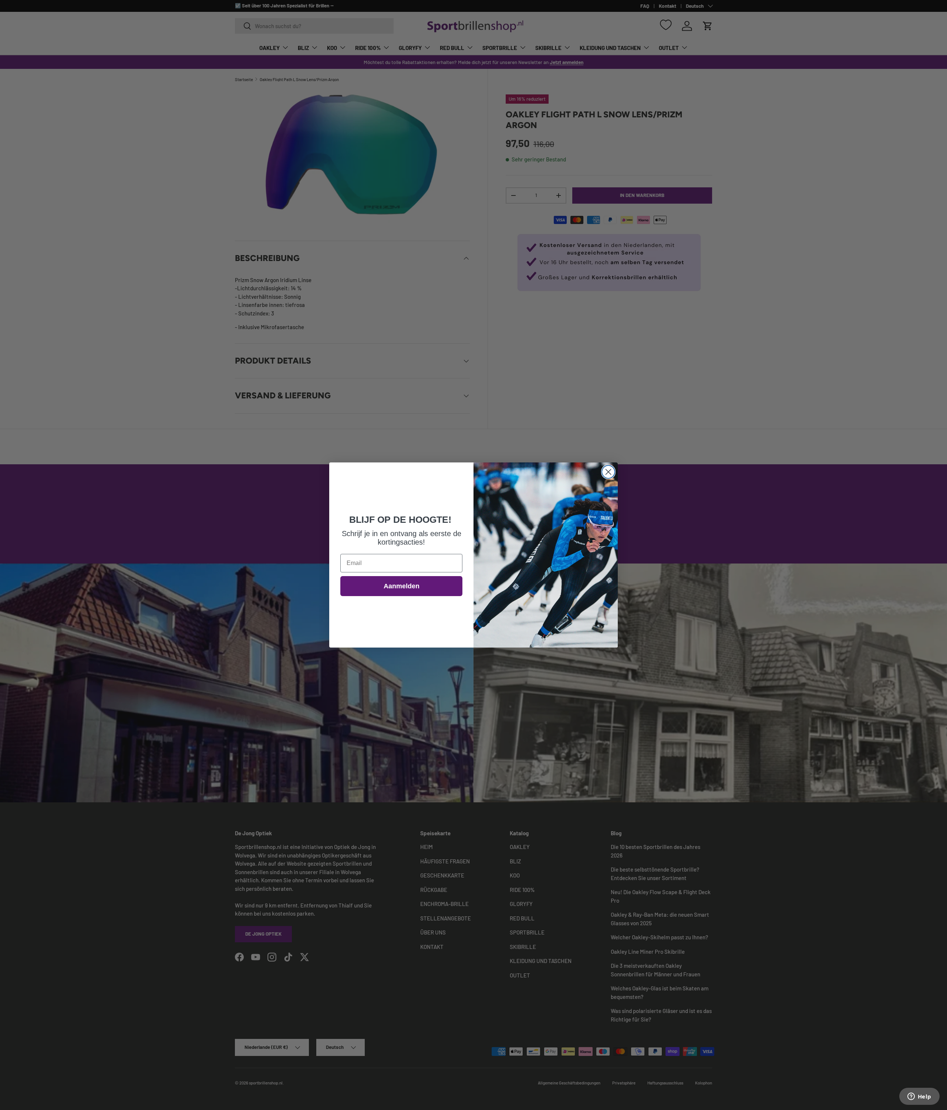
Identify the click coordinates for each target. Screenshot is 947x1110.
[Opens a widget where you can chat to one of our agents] (919, 1097)
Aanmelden (401, 586)
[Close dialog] (608, 471)
